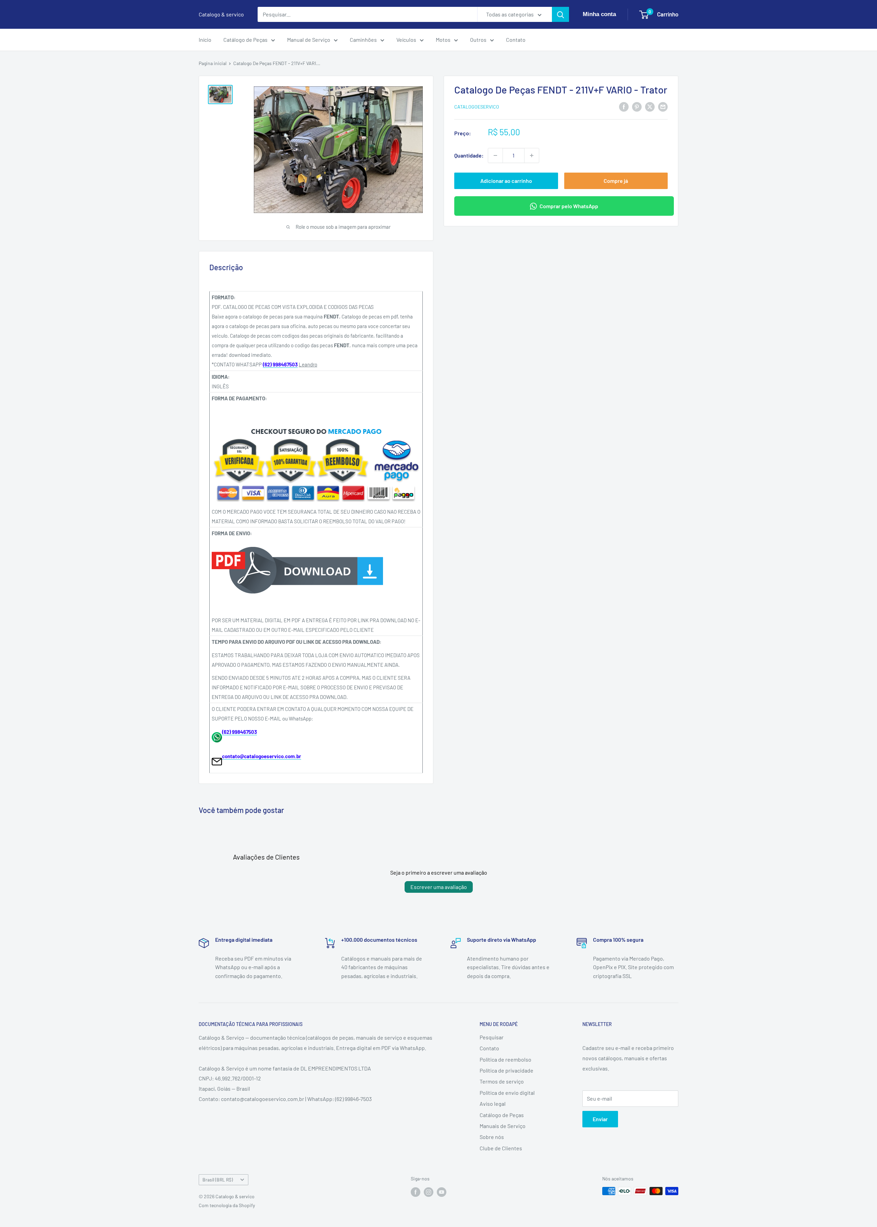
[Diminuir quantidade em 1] (495, 155)
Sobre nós (492, 1137)
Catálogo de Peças (245, 39)
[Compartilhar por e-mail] (663, 106)
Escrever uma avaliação (438, 887)
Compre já (616, 180)
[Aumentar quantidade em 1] (531, 155)
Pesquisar (492, 1037)
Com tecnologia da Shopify (227, 1205)
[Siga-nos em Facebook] (415, 1192)
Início (205, 39)
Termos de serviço (502, 1081)
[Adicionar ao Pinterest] (637, 106)
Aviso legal (493, 1103)
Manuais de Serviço (503, 1126)
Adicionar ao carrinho (506, 180)
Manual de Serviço (308, 39)
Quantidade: (469, 155)
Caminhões (363, 39)
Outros (478, 39)
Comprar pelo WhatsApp (569, 206)
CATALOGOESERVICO (476, 107)
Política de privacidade (506, 1070)
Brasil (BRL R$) (217, 1179)
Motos (443, 39)
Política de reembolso (505, 1059)
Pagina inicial (212, 63)
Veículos (406, 39)
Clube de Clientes (501, 1148)
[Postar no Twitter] (650, 106)
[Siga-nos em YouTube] (441, 1192)
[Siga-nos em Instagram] (428, 1192)
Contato (516, 39)
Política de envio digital (507, 1092)
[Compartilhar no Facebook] (624, 106)
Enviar (600, 1119)
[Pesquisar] (560, 14)
